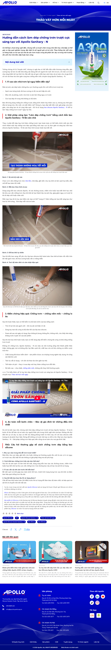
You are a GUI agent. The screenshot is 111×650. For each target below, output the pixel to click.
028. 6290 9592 (49, 603)
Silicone (13, 508)
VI (104, 3)
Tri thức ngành (83, 642)
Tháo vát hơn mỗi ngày (19, 374)
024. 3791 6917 (49, 630)
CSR (56, 642)
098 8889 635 (10, 606)
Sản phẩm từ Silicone (11, 500)
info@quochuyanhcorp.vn (14, 609)
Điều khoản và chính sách (69, 647)
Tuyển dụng (68, 642)
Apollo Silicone (32, 487)
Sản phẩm (46, 642)
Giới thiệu (33, 642)
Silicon (6, 492)
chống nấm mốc (28, 368)
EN (108, 3)
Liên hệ (96, 642)
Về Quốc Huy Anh (18, 642)
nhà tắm (28, 181)
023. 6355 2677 (49, 616)
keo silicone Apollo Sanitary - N (55, 107)
